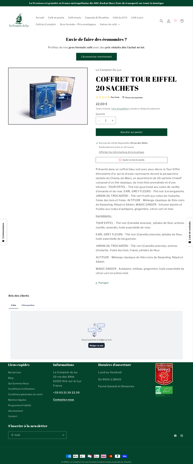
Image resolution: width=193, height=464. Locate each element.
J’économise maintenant (96, 56)
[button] (109, 24)
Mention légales (17, 399)
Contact (12, 416)
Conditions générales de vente (25, 394)
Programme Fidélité (19, 405)
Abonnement (15, 410)
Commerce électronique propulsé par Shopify (110, 462)
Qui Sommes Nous (18, 383)
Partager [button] (104, 282)
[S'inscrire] (63, 435)
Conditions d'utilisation (21, 388)
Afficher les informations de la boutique (121, 152)
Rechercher (14, 372)
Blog (11, 378)
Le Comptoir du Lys (79, 462)
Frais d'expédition (120, 109)
